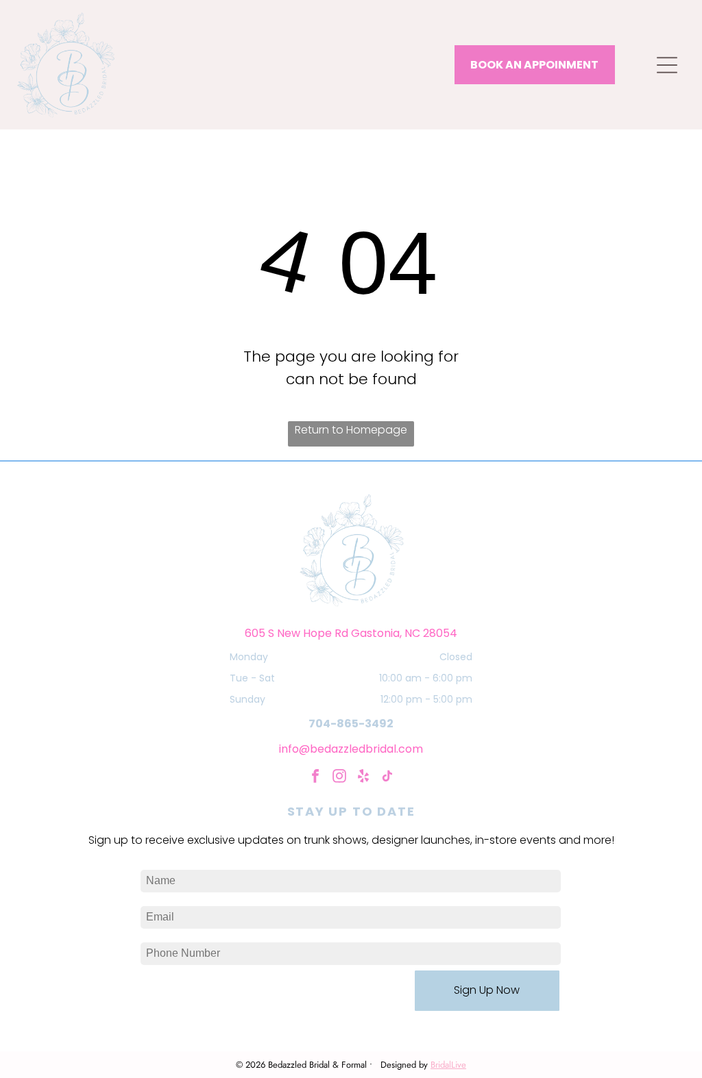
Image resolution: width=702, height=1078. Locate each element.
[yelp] (363, 778)
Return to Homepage (351, 430)
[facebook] (315, 778)
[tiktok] (387, 778)
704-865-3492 (351, 723)
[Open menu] (667, 65)
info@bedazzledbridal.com (351, 749)
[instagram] (339, 778)
